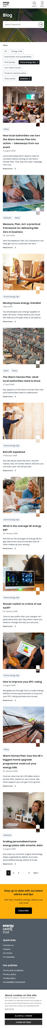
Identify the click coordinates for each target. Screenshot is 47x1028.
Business (24, 78)
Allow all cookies (23, 1016)
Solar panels (10, 78)
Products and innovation (15, 73)
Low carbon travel (12, 67)
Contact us (8, 945)
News (17, 218)
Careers (7, 949)
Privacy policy (9, 974)
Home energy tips (28, 62)
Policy (6, 129)
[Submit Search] (41, 24)
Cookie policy (9, 978)
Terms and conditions (13, 970)
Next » (36, 873)
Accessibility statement (14, 982)
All (5, 51)
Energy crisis (16, 51)
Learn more (9, 1009)
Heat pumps (9, 62)
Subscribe (23, 910)
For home (7, 953)
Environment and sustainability (17, 57)
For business (9, 957)
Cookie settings (23, 1022)
